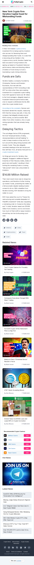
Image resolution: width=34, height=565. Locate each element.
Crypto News (7, 541)
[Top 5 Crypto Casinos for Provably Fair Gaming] (17, 255)
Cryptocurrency (10, 232)
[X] (17, 547)
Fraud (23, 232)
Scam (8, 236)
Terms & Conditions (16, 551)
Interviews (16, 543)
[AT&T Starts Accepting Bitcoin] (17, 378)
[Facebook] (5, 547)
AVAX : (10, 6)
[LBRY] (29, 547)
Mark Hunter (10, 303)
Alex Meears (10, 393)
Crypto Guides (25, 541)
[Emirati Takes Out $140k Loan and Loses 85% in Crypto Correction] (17, 406)
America (8, 227)
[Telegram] (25, 547)
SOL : (24, 6)
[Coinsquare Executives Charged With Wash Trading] (17, 286)
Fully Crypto (9, 272)
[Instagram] (9, 547)
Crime (19, 227)
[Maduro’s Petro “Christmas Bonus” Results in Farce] (17, 347)
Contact (25, 551)
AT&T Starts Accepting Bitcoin (14, 390)
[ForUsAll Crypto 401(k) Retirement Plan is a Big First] (17, 316)
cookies (18, 560)
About (7, 551)
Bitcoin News (15, 541)
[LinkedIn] (13, 547)
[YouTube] (21, 547)
